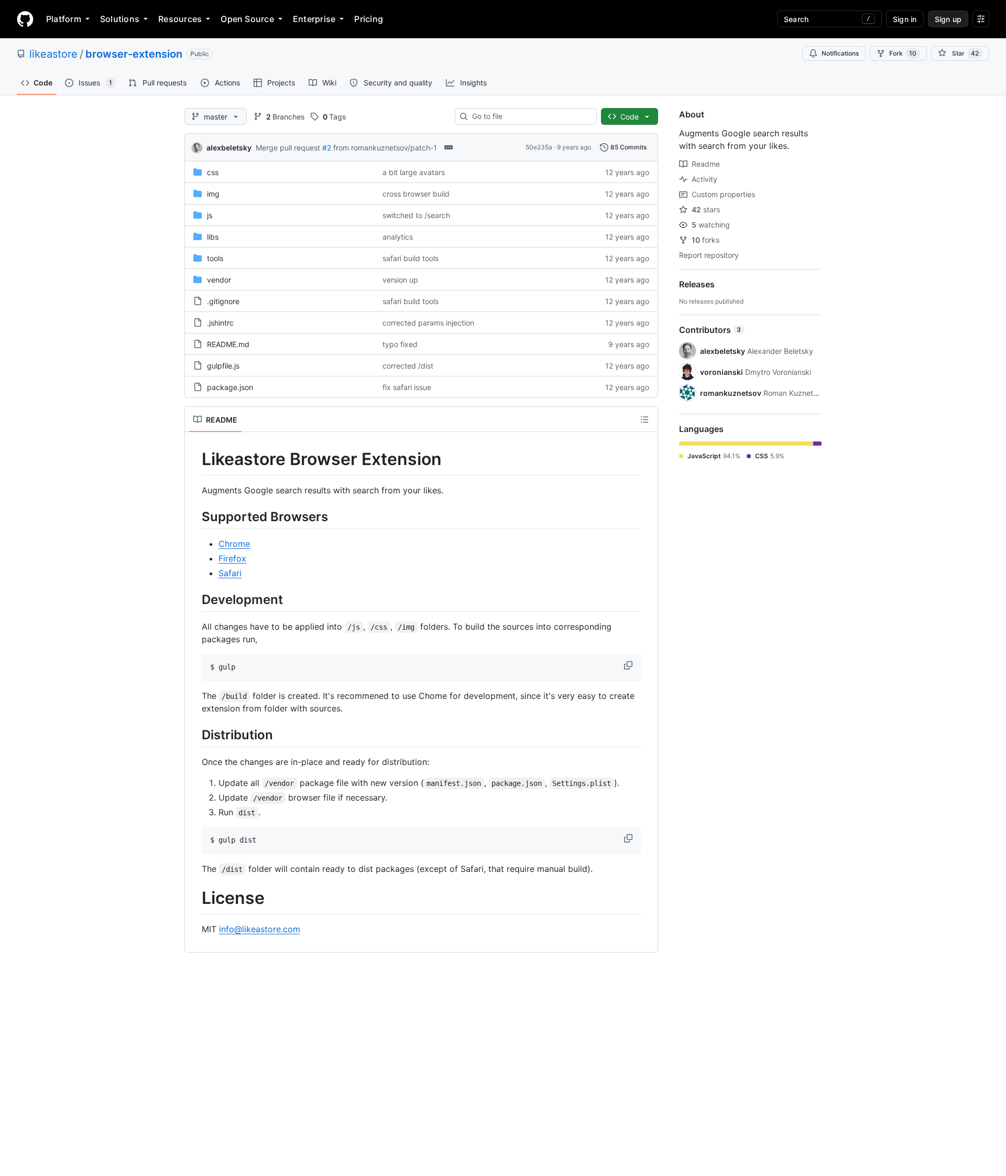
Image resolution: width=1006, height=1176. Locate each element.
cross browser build (416, 193)
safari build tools (410, 258)
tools (215, 258)
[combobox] (530, 116)
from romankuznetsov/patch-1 (385, 147)
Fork (902, 53)
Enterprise (314, 19)
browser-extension (133, 54)
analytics (397, 236)
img (213, 193)
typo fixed (400, 344)
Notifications (840, 53)
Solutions (119, 19)
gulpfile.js (223, 365)
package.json (230, 387)
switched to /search (416, 215)
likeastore (53, 54)
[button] (629, 665)
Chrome (234, 543)
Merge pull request (288, 147)
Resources (180, 19)
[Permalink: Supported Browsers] (194, 516)
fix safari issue (406, 387)
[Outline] (644, 419)
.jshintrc (220, 322)
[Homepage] (25, 18)
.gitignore (223, 301)
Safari (230, 573)
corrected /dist (407, 365)
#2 (326, 147)
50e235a (539, 147)
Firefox (232, 558)
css (212, 172)
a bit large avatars (413, 172)
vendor (219, 279)
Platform (63, 19)
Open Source (247, 19)
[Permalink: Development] (194, 599)
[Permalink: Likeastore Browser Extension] (194, 459)
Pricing (368, 19)
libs (212, 236)
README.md (228, 344)
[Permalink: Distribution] (194, 734)
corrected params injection (428, 322)
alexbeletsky (229, 147)
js (209, 215)
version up (400, 279)
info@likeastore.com (259, 929)
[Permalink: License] (194, 898)
